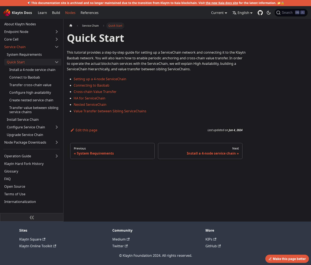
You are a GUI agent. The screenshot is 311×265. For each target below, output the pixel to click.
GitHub (211, 246)
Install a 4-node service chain (32, 69)
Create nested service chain (31, 100)
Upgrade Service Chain (25, 134)
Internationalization (20, 201)
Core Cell (11, 39)
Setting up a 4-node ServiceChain (100, 79)
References (90, 12)
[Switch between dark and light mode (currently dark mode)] (268, 12)
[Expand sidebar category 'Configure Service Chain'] (56, 127)
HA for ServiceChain (89, 98)
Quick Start (16, 62)
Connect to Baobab (24, 77)
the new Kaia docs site (222, 3)
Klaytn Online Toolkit (35, 246)
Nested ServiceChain (90, 104)
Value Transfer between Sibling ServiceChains (110, 111)
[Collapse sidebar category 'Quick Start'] (56, 62)
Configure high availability (30, 92)
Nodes (70, 12)
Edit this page (86, 130)
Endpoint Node (16, 31)
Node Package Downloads (25, 142)
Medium (119, 239)
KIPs (208, 239)
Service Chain (15, 47)
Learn (42, 12)
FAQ (7, 179)
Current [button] (217, 12)
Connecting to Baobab (91, 85)
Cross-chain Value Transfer (95, 91)
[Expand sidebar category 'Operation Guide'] (56, 156)
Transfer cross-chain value (30, 85)
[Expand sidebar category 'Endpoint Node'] (56, 31)
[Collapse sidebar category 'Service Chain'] (56, 46)
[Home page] (71, 25)
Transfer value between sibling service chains (33, 109)
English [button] (243, 12)
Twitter (118, 246)
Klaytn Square (30, 239)
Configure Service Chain (26, 127)
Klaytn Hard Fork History (24, 163)
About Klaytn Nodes (20, 24)
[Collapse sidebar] (31, 217)
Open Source (14, 186)
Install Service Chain (23, 119)
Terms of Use (14, 194)
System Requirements (24, 54)
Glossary (11, 171)
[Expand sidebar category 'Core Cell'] (56, 39)
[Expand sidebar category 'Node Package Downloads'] (56, 142)
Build (56, 12)
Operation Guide (17, 156)
